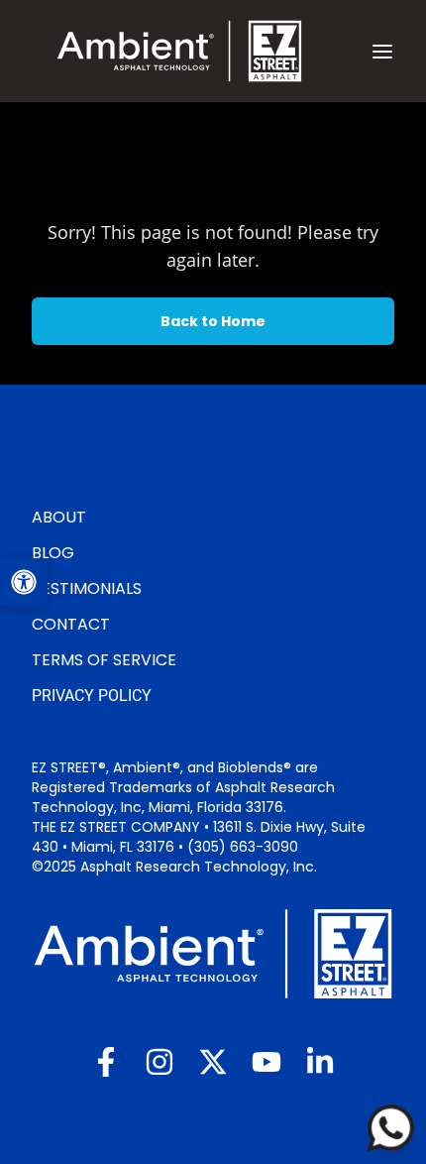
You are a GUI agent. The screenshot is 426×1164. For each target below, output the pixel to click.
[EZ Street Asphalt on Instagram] (159, 1062)
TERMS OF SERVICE (104, 659)
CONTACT (71, 624)
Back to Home (213, 321)
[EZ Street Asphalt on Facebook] (106, 1062)
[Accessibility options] (24, 582)
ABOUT (59, 517)
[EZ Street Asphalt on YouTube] (266, 1062)
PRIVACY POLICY (92, 695)
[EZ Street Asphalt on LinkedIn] (320, 1062)
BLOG (53, 552)
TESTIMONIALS (87, 588)
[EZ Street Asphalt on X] (213, 1062)
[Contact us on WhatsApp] (390, 1128)
